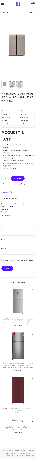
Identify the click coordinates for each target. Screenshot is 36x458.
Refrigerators (25, 184)
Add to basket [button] (33, 289)
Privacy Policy (9, 456)
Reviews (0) (8, 192)
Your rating (5, 209)
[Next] (31, 48)
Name (3, 239)
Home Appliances (14, 184)
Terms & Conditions (11, 453)
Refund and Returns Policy (25, 456)
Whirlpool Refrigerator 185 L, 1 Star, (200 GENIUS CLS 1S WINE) (18, 409)
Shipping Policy (26, 453)
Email (3, 249)
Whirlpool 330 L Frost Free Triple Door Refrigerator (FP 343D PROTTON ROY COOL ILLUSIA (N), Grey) (18, 428)
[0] (32, 4)
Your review (5, 216)
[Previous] (4, 48)
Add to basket (18, 178)
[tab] (18, 192)
